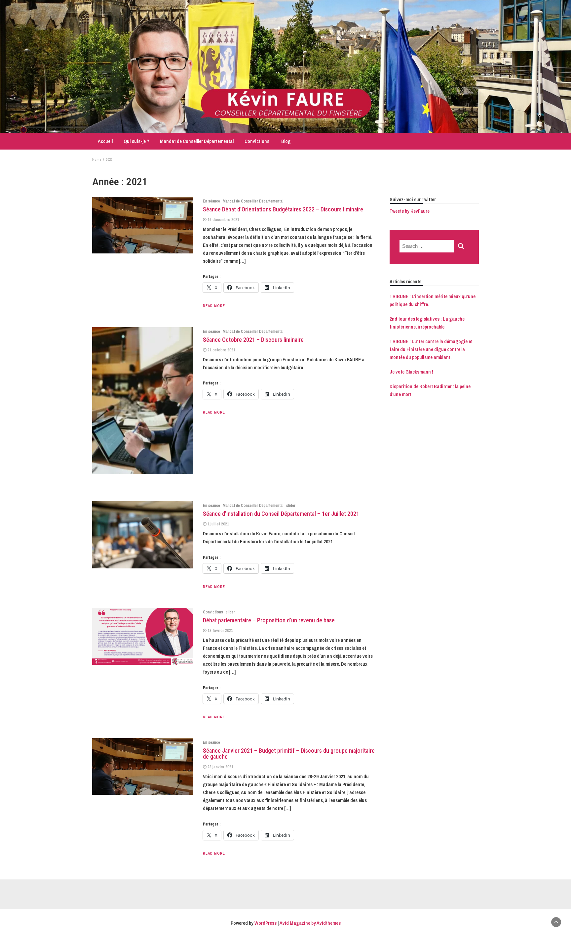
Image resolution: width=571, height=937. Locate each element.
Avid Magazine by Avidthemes (310, 922)
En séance (211, 201)
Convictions (257, 141)
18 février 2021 (220, 630)
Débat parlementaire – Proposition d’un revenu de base (269, 620)
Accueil (105, 141)
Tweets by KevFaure (410, 210)
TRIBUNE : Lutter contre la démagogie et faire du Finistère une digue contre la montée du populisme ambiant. (431, 349)
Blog (285, 141)
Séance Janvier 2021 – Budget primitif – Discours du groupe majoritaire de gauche (289, 753)
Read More (214, 305)
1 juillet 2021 (218, 524)
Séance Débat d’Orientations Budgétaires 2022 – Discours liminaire (283, 209)
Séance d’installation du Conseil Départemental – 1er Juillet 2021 (281, 513)
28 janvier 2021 (220, 767)
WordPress (265, 922)
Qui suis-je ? (136, 141)
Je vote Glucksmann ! (411, 371)
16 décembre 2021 (223, 219)
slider (290, 505)
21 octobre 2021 (221, 350)
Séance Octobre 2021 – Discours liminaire (253, 339)
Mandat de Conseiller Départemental (197, 141)
